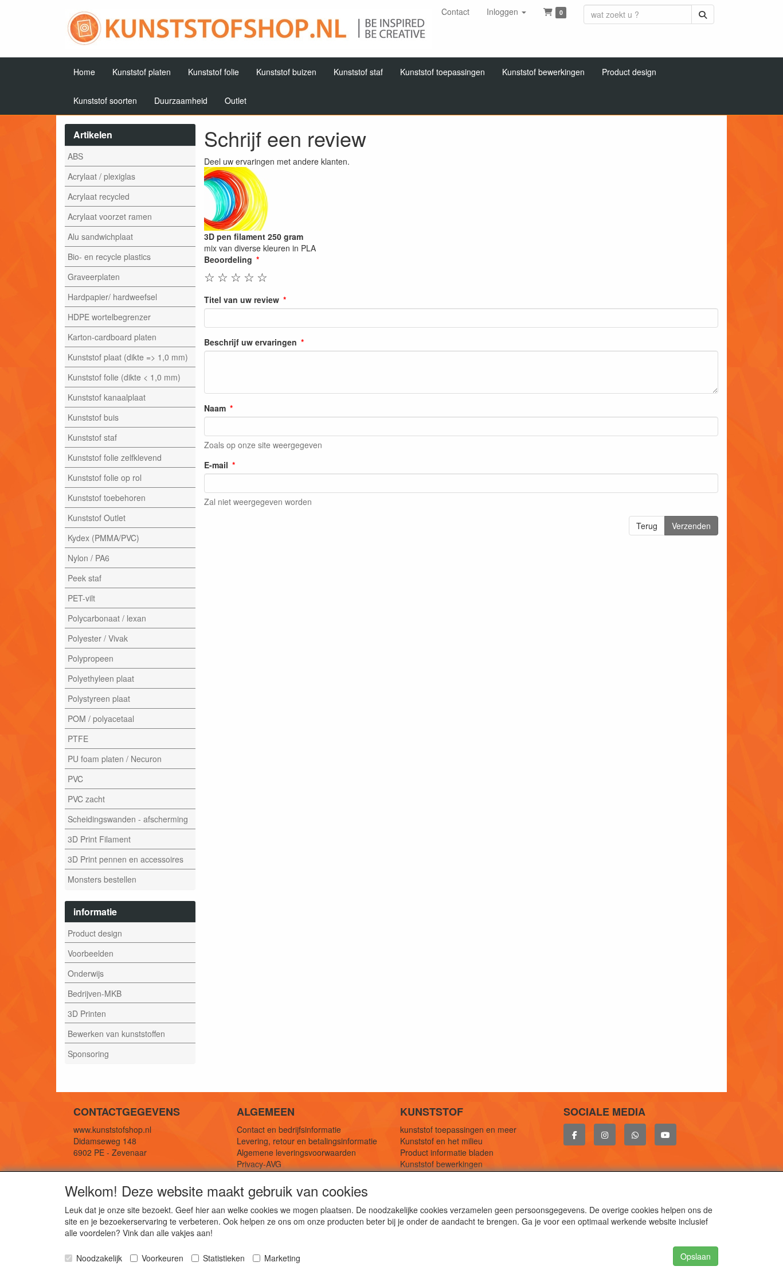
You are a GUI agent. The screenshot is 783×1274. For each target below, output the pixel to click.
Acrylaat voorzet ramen (110, 216)
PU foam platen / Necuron (115, 758)
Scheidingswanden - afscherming (128, 819)
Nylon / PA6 (88, 558)
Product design (95, 933)
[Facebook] (574, 1134)
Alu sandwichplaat (100, 236)
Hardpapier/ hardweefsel (112, 296)
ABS (75, 156)
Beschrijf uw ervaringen (250, 342)
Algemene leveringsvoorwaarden (296, 1152)
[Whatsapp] (635, 1134)
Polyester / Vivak (98, 638)
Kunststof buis (93, 417)
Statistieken (224, 1258)
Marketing (282, 1258)
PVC (75, 778)
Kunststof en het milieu (441, 1141)
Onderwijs (86, 973)
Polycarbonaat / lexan (107, 618)
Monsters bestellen (102, 879)
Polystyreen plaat (99, 698)
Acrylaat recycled (99, 196)
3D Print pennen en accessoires (125, 859)
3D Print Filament (99, 839)
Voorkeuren (162, 1258)
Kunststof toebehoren (107, 497)
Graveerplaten (94, 276)
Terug (646, 525)
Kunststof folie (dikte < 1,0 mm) (124, 377)
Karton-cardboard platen (112, 337)
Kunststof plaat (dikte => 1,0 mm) (128, 357)
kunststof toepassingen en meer (458, 1129)
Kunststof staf (92, 437)
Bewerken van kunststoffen (116, 1033)
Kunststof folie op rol (105, 477)
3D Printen (87, 1013)
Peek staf (84, 578)
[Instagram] (605, 1134)
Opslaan (695, 1256)
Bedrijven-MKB (95, 993)
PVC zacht (86, 799)
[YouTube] (665, 1134)
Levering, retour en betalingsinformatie (307, 1141)
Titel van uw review (241, 299)
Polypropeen (90, 658)
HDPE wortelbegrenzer (109, 317)
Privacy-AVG (259, 1164)
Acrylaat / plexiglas (101, 176)
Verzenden (691, 525)
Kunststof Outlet (97, 517)
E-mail (216, 465)
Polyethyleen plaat (101, 678)
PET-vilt (81, 598)
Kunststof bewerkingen (441, 1164)
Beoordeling (228, 259)
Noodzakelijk (99, 1258)
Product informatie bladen (447, 1152)
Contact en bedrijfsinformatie (289, 1129)
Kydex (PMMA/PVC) (103, 537)
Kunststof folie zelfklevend (115, 457)
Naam (215, 408)
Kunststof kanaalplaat (107, 397)
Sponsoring (88, 1053)
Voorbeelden (90, 953)
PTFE (78, 738)
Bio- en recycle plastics (109, 256)
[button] (506, 11)
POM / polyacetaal (101, 718)
